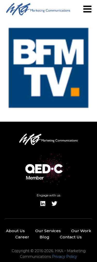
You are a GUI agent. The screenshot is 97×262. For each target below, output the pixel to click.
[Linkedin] (43, 203)
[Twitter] (54, 203)
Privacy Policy (64, 256)
